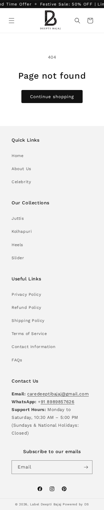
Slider (18, 257)
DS (86, 504)
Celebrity (21, 181)
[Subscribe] (85, 467)
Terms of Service (29, 333)
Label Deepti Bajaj (46, 504)
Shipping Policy (28, 320)
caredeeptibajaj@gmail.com (58, 394)
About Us (21, 168)
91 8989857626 (58, 401)
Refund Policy (26, 307)
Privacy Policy (26, 294)
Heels (17, 244)
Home (17, 155)
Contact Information (33, 346)
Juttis (18, 218)
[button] (11, 20)
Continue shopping (52, 96)
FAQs (17, 360)
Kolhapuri (22, 231)
